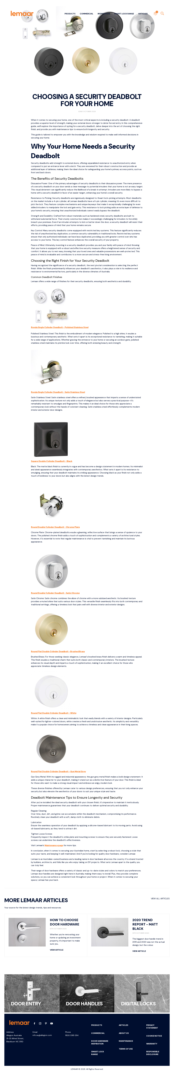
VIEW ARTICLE (56, 950)
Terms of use (126, 1049)
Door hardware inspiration (99, 1042)
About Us (124, 1033)
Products (70, 13)
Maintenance (126, 1041)
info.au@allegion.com (42, 1035)
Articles (143, 13)
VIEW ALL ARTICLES (160, 898)
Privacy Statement (152, 1026)
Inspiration (104, 13)
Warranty (151, 1044)
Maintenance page (54, 845)
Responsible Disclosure (152, 1053)
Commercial (86, 13)
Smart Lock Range (124, 13)
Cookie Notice (154, 1036)
